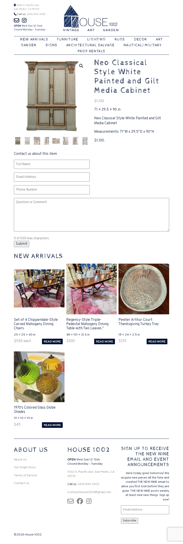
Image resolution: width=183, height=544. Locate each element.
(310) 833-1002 (36, 14)
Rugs (120, 39)
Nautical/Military (143, 45)
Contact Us (21, 483)
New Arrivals (34, 39)
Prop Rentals (91, 51)
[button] (81, 66)
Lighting (96, 39)
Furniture (67, 39)
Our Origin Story (25, 467)
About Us (20, 460)
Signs (51, 45)
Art (159, 39)
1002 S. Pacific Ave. (28, 5)
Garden (29, 45)
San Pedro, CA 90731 (26, 9)
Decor (140, 39)
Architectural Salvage (90, 45)
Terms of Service (25, 475)
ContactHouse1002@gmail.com (89, 492)
